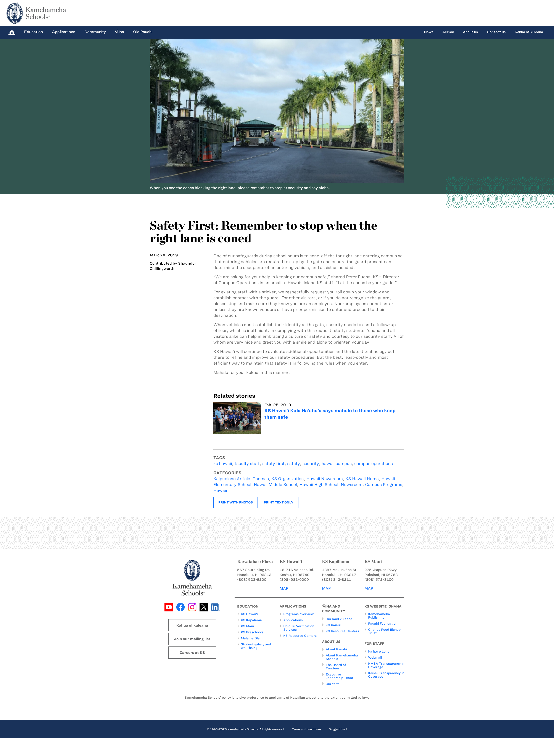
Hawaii (220, 490)
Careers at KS (192, 652)
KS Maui (247, 626)
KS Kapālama (251, 620)
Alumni (448, 32)
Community (95, 32)
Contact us (496, 32)
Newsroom (351, 484)
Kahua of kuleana (529, 32)
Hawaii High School (319, 484)
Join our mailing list (192, 639)
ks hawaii (222, 463)
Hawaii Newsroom (324, 478)
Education (33, 32)
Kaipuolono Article (231, 478)
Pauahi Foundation (382, 623)
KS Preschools (252, 632)
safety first (273, 463)
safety (293, 463)
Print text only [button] (278, 502)
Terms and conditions (306, 729)
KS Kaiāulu (334, 625)
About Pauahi (336, 649)
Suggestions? (338, 729)
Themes (261, 478)
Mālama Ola (250, 638)
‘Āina (119, 32)
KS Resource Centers (300, 635)
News (428, 32)
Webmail (375, 657)
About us (470, 32)
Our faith (333, 684)
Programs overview (298, 614)
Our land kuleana (339, 619)
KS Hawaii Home (362, 478)
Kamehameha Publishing (379, 615)
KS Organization (287, 478)
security (311, 463)
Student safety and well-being (256, 646)
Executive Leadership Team (339, 676)
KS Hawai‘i (249, 614)
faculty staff (247, 463)
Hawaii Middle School (275, 484)
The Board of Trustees (336, 666)
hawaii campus (337, 463)
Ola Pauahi (142, 32)
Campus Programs (383, 484)
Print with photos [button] (235, 502)
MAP (284, 588)
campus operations (373, 463)
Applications (63, 32)
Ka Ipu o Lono (379, 651)
